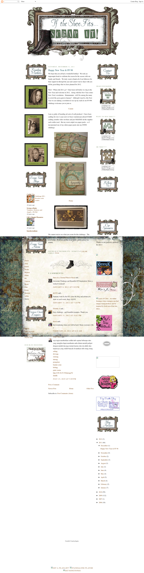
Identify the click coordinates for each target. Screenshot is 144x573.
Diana (27, 275)
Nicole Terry (29, 337)
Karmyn (27, 293)
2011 (101, 442)
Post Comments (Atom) (65, 393)
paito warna (57, 370)
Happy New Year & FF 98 (60, 70)
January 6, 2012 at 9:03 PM (66, 287)
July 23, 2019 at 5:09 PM (64, 379)
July (102, 467)
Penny (71, 201)
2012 (101, 439)
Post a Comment (53, 384)
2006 (101, 502)
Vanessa (27, 281)
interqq (55, 359)
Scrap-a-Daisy (32, 208)
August (103, 463)
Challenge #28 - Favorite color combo (40, 198)
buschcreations (32, 231)
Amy (26, 263)
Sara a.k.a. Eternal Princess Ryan (64, 277)
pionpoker (56, 362)
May (102, 474)
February (104, 484)
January (103, 488)
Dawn (27, 260)
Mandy (27, 328)
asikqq (55, 351)
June (102, 470)
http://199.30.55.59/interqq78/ (63, 373)
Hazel (55, 321)
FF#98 (57, 253)
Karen (27, 266)
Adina (27, 296)
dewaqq (55, 354)
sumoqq (55, 356)
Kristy (27, 290)
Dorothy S (56, 308)
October (104, 456)
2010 (101, 492)
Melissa (27, 272)
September (104, 460)
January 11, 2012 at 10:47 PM (67, 315)
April (103, 477)
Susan (27, 284)
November (104, 453)
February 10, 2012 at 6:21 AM (67, 331)
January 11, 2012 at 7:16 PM (66, 302)
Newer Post (52, 388)
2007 (101, 499)
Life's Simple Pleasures (35, 217)
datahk (55, 375)
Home (71, 388)
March (103, 481)
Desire (27, 269)
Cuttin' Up (30, 194)
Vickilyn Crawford (31, 334)
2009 (101, 495)
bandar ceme (57, 365)
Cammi (70, 108)
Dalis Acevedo (29, 331)
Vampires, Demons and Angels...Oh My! (34, 211)
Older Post (90, 388)
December (104, 445)
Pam (26, 287)
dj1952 (55, 293)
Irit (25, 278)
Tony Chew (57, 337)
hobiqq (55, 367)
